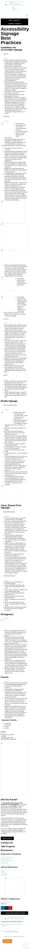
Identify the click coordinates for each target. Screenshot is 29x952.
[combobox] (14, 936)
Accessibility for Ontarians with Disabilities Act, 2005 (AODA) (12, 803)
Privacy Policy (5, 924)
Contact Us (7, 842)
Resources (7, 850)
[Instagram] (6, 908)
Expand (6, 58)
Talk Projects (8, 846)
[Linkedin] (3, 908)
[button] (14, 58)
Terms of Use (13, 924)
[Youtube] (10, 908)
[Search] (3, 934)
